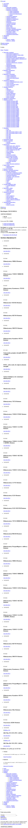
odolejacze (8, 89)
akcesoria (8, 69)
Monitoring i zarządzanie (12, 10)
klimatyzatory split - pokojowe (13, 145)
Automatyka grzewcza (11, 33)
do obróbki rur (9, 178)
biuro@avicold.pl (7, 756)
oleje (7, 186)
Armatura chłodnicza (11, 17)
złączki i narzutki (10, 97)
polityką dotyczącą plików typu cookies (12, 824)
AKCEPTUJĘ (4, 826)
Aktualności (6, 35)
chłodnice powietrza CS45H (12, 121)
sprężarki (8, 142)
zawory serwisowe (10, 96)
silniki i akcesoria (10, 190)
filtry (7, 88)
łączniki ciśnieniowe (11, 93)
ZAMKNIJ (10, 826)
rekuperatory (9, 167)
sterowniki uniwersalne (11, 56)
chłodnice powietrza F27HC (12, 108)
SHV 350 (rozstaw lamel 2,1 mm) (14, 131)
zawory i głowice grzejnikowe (13, 199)
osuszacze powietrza (11, 154)
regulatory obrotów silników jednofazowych (16, 58)
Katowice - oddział (10, 40)
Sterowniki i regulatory (11, 7)
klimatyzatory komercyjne (12, 147)
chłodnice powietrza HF (11, 105)
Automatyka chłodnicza (11, 16)
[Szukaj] (5, 43)
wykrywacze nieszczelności (15, 13)
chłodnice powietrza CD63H (12, 119)
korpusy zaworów (10, 204)
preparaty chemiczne (11, 171)
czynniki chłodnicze (10, 185)
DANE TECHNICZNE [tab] (8, 223)
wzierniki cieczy (10, 90)
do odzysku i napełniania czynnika (14, 172)
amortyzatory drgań (10, 94)
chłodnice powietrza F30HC (12, 110)
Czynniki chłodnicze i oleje (12, 30)
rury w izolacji (9, 151)
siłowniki (8, 203)
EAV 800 (8, 137)
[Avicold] (3, 1)
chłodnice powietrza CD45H (12, 117)
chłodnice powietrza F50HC (12, 113)
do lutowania (9, 179)
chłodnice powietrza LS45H (12, 122)
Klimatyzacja (9, 25)
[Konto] (4, 44)
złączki (7, 180)
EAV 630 (8, 135)
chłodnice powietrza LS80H (12, 126)
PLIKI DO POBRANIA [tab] (9, 225)
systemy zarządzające (14, 11)
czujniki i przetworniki (11, 67)
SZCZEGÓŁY (6, 251)
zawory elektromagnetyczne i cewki (14, 81)
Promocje (5, 4)
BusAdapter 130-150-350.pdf (10, 234)
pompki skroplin (10, 152)
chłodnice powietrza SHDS (12, 116)
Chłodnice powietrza (11, 20)
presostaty (8, 72)
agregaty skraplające (11, 143)
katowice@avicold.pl (8, 766)
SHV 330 (8, 130)
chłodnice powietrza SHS (12, 102)
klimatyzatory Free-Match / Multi (13, 148)
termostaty (8, 71)
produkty (3, 816)
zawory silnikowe (10, 195)
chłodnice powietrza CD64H (12, 120)
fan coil (8, 194)
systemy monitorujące (14, 12)
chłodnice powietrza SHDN (12, 115)
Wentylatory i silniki (10, 31)
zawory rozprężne (10, 85)
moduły (11, 15)
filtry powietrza (12, 161)
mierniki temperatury (11, 65)
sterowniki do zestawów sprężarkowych (15, 57)
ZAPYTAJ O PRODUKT (6, 214)
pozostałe (8, 162)
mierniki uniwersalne (11, 66)
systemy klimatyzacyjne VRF (13, 149)
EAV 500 (8, 134)
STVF (7, 129)
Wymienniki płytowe (11, 22)
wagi (7, 181)
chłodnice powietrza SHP (12, 101)
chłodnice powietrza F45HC (12, 112)
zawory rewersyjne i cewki (12, 84)
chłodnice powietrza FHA (12, 106)
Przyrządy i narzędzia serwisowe (13, 29)
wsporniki (8, 153)
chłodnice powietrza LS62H (12, 125)
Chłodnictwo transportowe (12, 19)
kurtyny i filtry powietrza (12, 157)
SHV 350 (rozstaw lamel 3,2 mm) (14, 133)
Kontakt (5, 38)
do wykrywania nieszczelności (13, 174)
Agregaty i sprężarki (11, 24)
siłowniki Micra (9, 197)
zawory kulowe (9, 92)
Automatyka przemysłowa (12, 34)
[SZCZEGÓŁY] (6, 730)
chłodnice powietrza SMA (12, 107)
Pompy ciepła (9, 26)
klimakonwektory (10, 166)
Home (2, 50)
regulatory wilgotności (11, 60)
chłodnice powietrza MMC (12, 103)
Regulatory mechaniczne (12, 8)
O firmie (5, 36)
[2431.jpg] (3, 207)
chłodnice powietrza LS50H (12, 124)
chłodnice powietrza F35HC (12, 111)
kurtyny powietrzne (13, 158)
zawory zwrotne (10, 83)
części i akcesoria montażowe (13, 163)
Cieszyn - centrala (10, 39)
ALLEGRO (6, 3)
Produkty (5, 6)
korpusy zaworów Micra (11, 198)
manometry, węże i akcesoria (12, 176)
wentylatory (9, 189)
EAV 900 (8, 138)
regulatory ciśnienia (10, 61)
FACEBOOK (4, 819)
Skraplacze (8, 21)
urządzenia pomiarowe (11, 175)
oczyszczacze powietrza (11, 156)
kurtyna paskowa (13, 160)
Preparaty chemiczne (11, 28)
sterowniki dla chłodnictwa (12, 53)
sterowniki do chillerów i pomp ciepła (14, 55)
